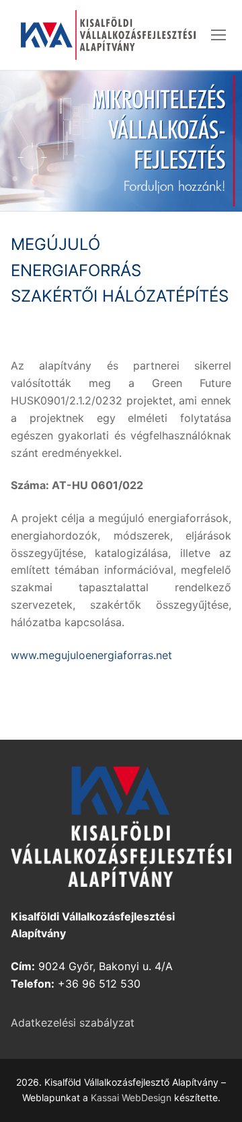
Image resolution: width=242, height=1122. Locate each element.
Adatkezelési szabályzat (72, 1022)
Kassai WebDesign (131, 1097)
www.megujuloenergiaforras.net (91, 655)
